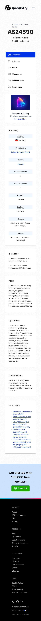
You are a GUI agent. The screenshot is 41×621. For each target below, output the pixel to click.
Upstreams (15, 74)
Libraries (15, 571)
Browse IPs (16, 537)
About (14, 512)
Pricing (14, 521)
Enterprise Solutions (20, 543)
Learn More (15, 86)
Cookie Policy (17, 583)
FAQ (13, 518)
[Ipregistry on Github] (17, 602)
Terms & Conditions (19, 592)
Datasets (15, 561)
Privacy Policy (17, 589)
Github (14, 568)
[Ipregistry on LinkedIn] (22, 602)
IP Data (15, 546)
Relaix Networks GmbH (20, 152)
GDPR (14, 586)
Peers (12, 67)
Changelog (16, 558)
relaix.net (20, 164)
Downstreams (16, 80)
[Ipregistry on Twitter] (13, 602)
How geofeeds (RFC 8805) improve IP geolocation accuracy (21, 424)
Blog (13, 533)
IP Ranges (14, 61)
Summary (14, 54)
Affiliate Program (18, 515)
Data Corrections (19, 540)
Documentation (18, 565)
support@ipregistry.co (20, 614)
